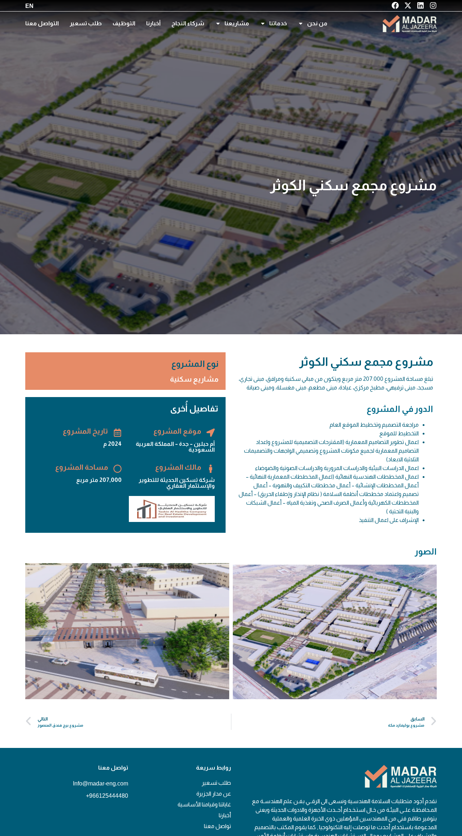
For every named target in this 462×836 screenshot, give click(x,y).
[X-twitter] (407, 5)
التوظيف (124, 23)
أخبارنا (153, 23)
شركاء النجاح (187, 23)
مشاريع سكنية (194, 379)
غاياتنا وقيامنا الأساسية (204, 804)
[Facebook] (395, 5)
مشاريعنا (237, 23)
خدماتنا (278, 23)
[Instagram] (433, 5)
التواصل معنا (42, 23)
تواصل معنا (217, 826)
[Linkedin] (420, 5)
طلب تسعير (86, 23)
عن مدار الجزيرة (213, 794)
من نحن (317, 23)
